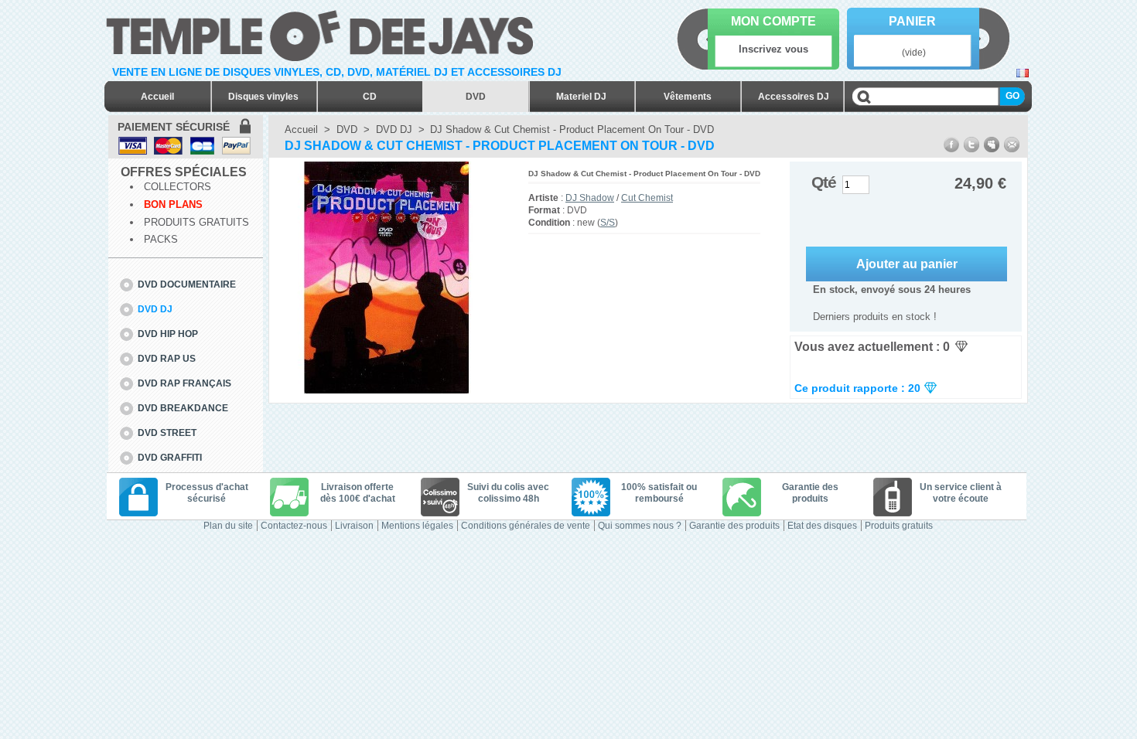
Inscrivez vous (773, 49)
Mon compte (773, 21)
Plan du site (228, 525)
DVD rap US (167, 358)
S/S (607, 222)
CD (370, 96)
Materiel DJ (581, 96)
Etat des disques (822, 525)
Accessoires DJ (793, 96)
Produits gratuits (196, 222)
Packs (161, 239)
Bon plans (173, 204)
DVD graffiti (170, 457)
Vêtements (688, 96)
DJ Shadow (589, 197)
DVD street (167, 432)
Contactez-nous (294, 525)
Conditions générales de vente (525, 525)
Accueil (157, 96)
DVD (476, 96)
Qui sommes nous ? (639, 525)
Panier (912, 21)
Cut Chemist (647, 197)
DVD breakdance (183, 408)
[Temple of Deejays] (322, 33)
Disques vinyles (263, 96)
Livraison (354, 525)
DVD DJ (155, 309)
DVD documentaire (187, 284)
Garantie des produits (734, 525)
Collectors (177, 186)
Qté (823, 182)
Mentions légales (417, 525)
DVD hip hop (168, 334)
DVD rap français (184, 383)
